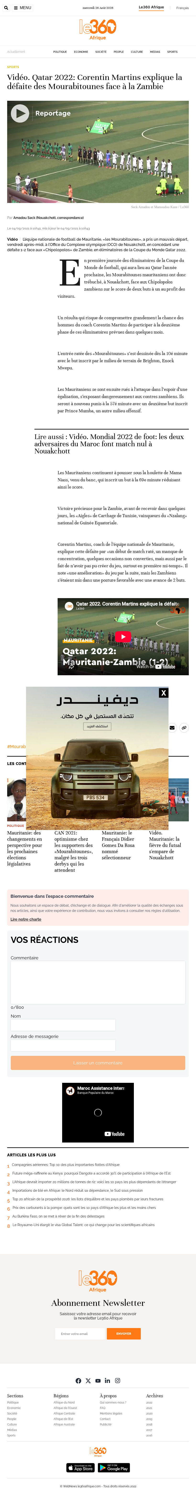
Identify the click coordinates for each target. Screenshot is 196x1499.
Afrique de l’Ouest (65, 1408)
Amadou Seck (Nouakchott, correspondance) (48, 218)
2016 (149, 1435)
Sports (172, 51)
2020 (149, 1413)
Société (101, 51)
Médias (155, 51)
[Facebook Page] (78, 1380)
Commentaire (24, 957)
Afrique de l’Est (63, 1419)
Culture (137, 51)
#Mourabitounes (24, 746)
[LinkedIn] (108, 1380)
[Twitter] (88, 1380)
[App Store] (80, 1467)
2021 (149, 1408)
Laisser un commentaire (98, 1062)
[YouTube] (98, 1380)
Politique (60, 51)
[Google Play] (114, 1467)
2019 (149, 1419)
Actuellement (16, 51)
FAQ (102, 1408)
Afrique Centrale (64, 1413)
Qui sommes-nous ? (113, 1402)
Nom (16, 1016)
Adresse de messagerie (35, 1036)
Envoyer (123, 1333)
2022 (149, 1402)
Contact (105, 1419)
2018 (149, 1424)
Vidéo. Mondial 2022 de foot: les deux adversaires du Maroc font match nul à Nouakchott (109, 444)
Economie (81, 51)
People (119, 51)
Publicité (105, 1424)
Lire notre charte (26, 919)
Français (182, 8)
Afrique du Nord (64, 1402)
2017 (149, 1430)
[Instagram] (117, 1380)
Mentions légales (111, 1413)
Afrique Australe (64, 1424)
